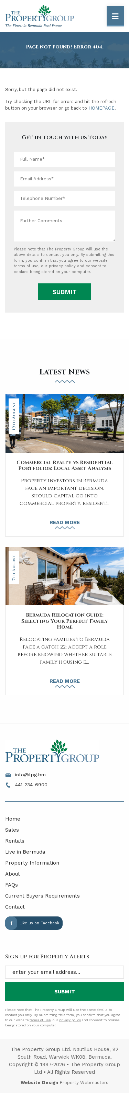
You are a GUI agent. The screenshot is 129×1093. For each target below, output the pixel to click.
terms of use (26, 266)
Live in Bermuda (25, 852)
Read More (65, 522)
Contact (15, 907)
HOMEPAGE (101, 108)
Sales (12, 830)
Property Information (32, 863)
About (12, 874)
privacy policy (62, 266)
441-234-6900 (30, 784)
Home (12, 819)
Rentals (14, 841)
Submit (65, 291)
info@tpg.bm (29, 774)
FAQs (11, 885)
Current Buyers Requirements (42, 896)
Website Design (39, 1082)
